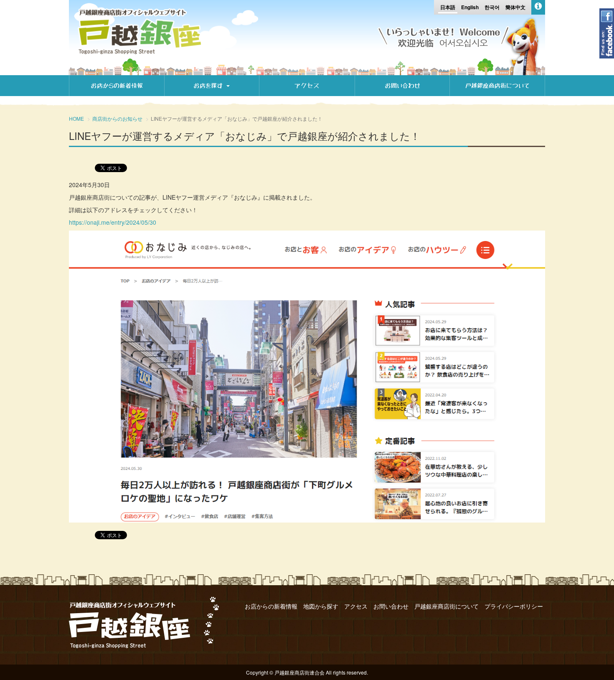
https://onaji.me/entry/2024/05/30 (112, 222)
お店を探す (209, 86)
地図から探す (320, 606)
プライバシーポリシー (514, 606)
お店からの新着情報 (117, 86)
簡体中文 (515, 7)
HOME (76, 118)
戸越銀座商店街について (497, 86)
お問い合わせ (402, 86)
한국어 (492, 7)
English (470, 7)
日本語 (447, 7)
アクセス (307, 86)
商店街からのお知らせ (117, 118)
